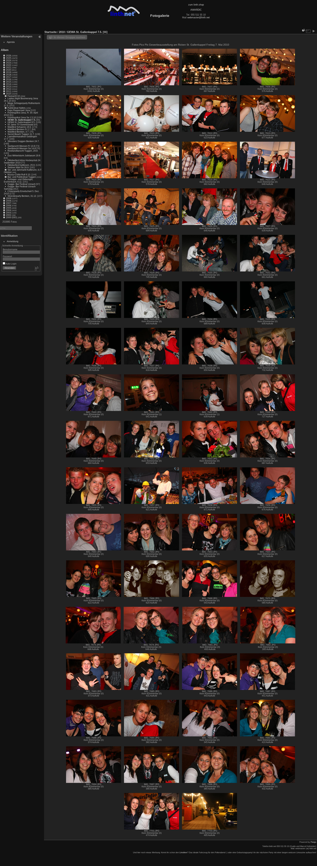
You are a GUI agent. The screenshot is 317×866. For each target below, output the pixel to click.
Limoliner (183, 852)
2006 (8, 205)
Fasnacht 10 (14, 96)
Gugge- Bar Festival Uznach (22, 184)
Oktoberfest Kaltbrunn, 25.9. (21, 165)
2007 (8, 203)
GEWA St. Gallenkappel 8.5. (21, 122)
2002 (8, 215)
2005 (8, 208)
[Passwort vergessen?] (36, 268)
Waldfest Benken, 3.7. (18, 132)
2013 (8, 86)
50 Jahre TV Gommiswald (20, 124)
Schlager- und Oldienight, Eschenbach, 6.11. (18, 180)
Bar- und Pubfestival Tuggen (22, 177)
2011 (8, 91)
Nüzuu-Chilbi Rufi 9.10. (19, 174)
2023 (8, 63)
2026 (8, 55)
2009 (8, 198)
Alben (4, 49)
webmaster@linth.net (198, 17)
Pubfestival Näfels (16, 108)
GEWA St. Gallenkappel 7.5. (22, 120)
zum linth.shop (196, 4)
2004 (8, 210)
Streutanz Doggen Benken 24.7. (23, 141)
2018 (8, 74)
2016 (8, 79)
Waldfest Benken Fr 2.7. (19, 129)
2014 (8, 84)
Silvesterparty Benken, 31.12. (22, 196)
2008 (8, 201)
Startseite (50, 31)
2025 (8, 58)
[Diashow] (313, 31)
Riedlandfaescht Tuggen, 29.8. (23, 151)
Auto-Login (11, 263)
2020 (8, 70)
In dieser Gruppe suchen (69, 37)
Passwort (7, 256)
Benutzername (10, 249)
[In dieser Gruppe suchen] (303, 30)
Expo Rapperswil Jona (19, 110)
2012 (8, 89)
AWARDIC (196, 9)
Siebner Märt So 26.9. (18, 167)
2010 (8, 93)
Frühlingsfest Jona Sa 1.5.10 (22, 117)
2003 (8, 212)
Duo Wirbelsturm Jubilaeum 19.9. (24, 155)
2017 (8, 77)
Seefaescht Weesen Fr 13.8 (21, 146)
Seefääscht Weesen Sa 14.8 (22, 148)
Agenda (11, 42)
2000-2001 (11, 217)
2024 (8, 60)
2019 (8, 72)
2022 (8, 65)
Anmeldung (12, 241)
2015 (8, 82)
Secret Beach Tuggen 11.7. (21, 134)
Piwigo (313, 842)
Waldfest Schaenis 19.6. (20, 127)
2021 (8, 67)
